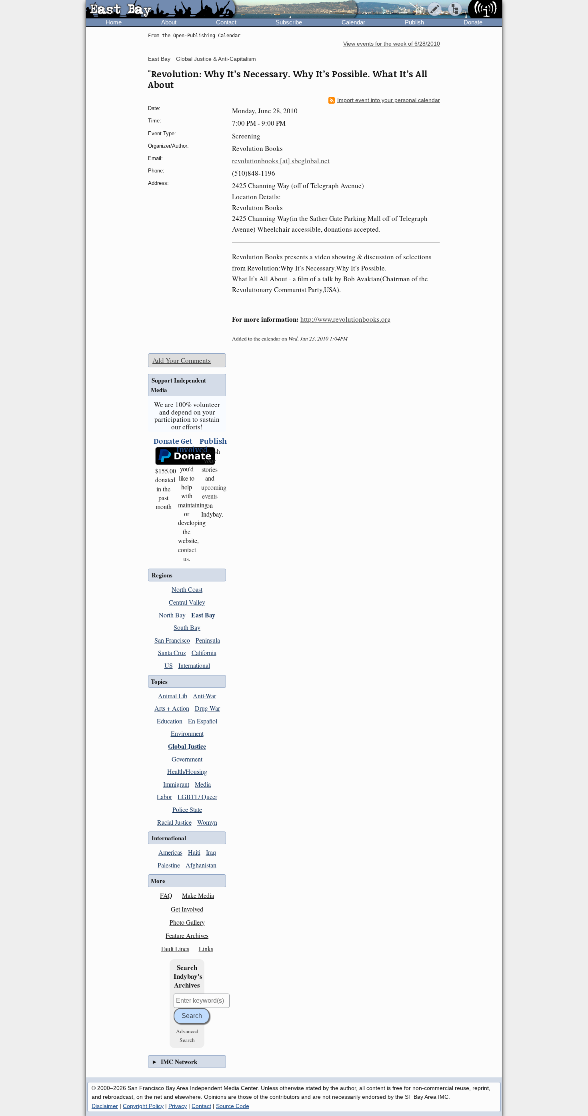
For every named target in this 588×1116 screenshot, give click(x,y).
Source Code (232, 1106)
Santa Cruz (172, 652)
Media (203, 784)
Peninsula (208, 640)
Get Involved (187, 909)
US (168, 665)
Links (206, 948)
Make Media (198, 895)
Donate (473, 22)
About (168, 22)
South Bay (187, 627)
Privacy (177, 1106)
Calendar (353, 22)
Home (114, 22)
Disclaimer (105, 1106)
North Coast (187, 589)
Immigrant (176, 784)
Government (187, 759)
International (194, 665)
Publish (414, 22)
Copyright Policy (143, 1106)
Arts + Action (171, 708)
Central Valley (187, 602)
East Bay (159, 59)
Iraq (211, 852)
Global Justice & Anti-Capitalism (216, 59)
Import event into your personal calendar (388, 100)
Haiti (194, 852)
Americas (170, 852)
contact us (187, 554)
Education (169, 721)
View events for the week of (391, 44)
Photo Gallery (187, 922)
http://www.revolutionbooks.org (345, 319)
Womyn (207, 822)
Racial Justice (174, 822)
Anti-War (204, 695)
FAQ (166, 895)
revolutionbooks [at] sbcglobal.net (281, 160)
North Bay (172, 615)
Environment (187, 733)
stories (210, 464)
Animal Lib (172, 695)
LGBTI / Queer (197, 796)
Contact (226, 22)
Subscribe (289, 22)
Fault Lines (175, 948)
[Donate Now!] (163, 456)
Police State (187, 809)
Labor (164, 796)
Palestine (169, 865)
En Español (202, 721)
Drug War (207, 708)
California (204, 652)
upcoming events (213, 491)
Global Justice (187, 746)
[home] (160, 9)
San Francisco (172, 640)
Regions (162, 575)
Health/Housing (187, 771)
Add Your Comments (181, 360)
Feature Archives (187, 935)
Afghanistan (201, 865)
